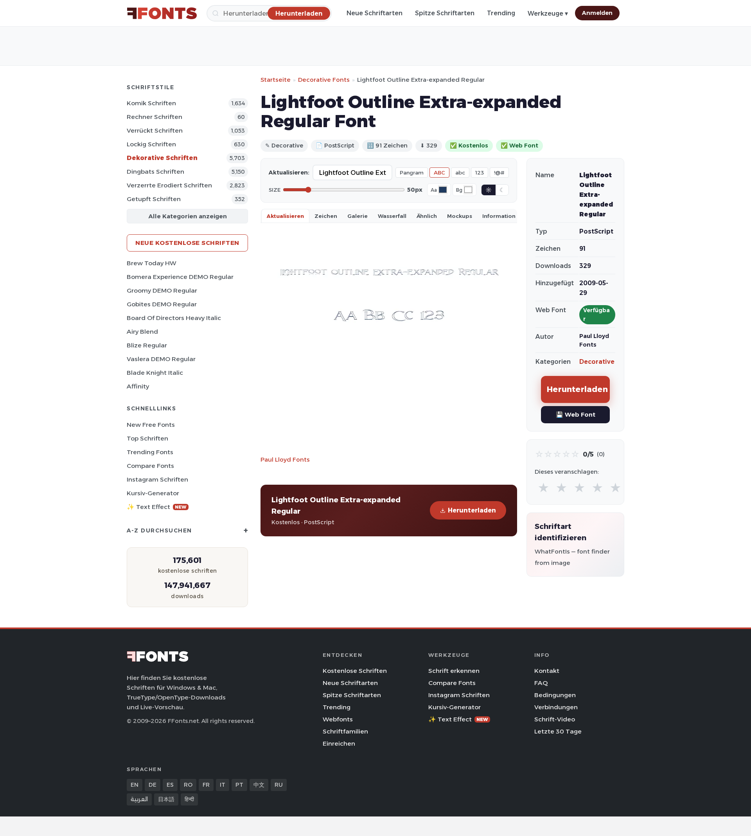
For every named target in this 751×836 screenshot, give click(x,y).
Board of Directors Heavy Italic (174, 318)
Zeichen (325, 216)
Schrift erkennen (454, 670)
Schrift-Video (554, 719)
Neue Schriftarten (374, 13)
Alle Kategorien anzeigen (187, 216)
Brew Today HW (151, 263)
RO (188, 784)
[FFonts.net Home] (162, 13)
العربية (139, 799)
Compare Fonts (150, 465)
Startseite (276, 79)
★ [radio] (543, 488)
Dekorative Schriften (162, 158)
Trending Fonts (150, 452)
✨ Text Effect (157, 507)
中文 (258, 784)
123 (479, 172)
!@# (499, 172)
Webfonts (338, 719)
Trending (501, 13)
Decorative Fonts (324, 79)
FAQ (541, 683)
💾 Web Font (575, 414)
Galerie (357, 216)
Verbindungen (556, 707)
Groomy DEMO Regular (162, 290)
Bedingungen (555, 695)
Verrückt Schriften (155, 130)
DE (152, 784)
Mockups (459, 216)
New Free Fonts (151, 424)
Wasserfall (392, 216)
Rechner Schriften (154, 116)
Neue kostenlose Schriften (187, 242)
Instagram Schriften (157, 479)
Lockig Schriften (151, 144)
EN (134, 784)
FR (206, 784)
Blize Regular (147, 345)
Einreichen (339, 743)
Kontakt (546, 670)
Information (499, 216)
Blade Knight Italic (155, 372)
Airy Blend (142, 331)
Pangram (412, 172)
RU (279, 784)
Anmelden (597, 12)
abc (460, 172)
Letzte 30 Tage (558, 731)
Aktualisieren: (289, 172)
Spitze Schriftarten (444, 13)
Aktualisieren (285, 216)
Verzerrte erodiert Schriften (169, 185)
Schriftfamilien (345, 731)
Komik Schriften (151, 103)
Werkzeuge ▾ (548, 13)
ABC (439, 172)
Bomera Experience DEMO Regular (180, 276)
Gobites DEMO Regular (162, 304)
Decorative (596, 361)
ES (170, 784)
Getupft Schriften (154, 199)
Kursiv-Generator (153, 493)
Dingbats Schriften (155, 171)
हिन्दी (189, 799)
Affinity (138, 386)
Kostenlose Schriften (355, 670)
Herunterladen (472, 510)
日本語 (166, 799)
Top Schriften (147, 438)
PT (239, 784)
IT (222, 784)
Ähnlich (427, 216)
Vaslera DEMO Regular (161, 359)
